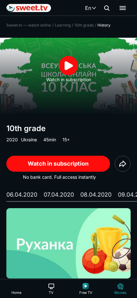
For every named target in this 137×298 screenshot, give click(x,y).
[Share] (123, 164)
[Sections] (123, 8)
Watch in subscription (58, 163)
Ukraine (29, 139)
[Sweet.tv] (28, 8)
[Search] (107, 8)
